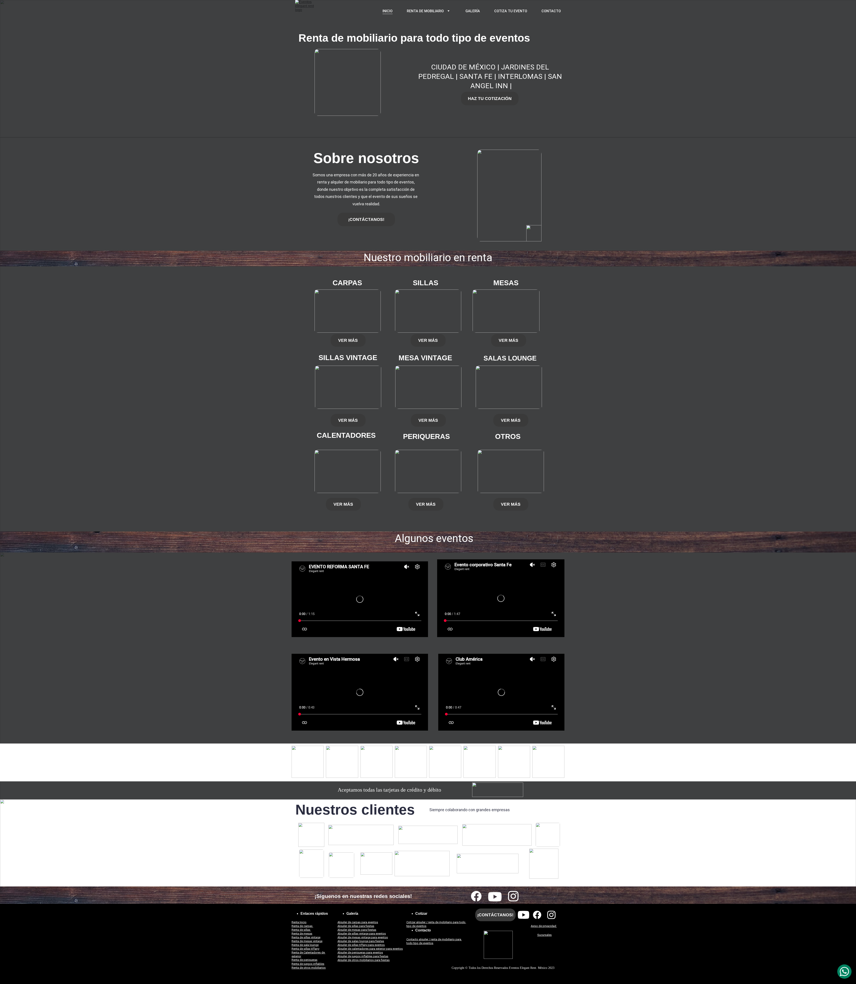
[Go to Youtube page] (495, 896)
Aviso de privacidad (544, 926)
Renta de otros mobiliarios (309, 967)
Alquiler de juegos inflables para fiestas (362, 956)
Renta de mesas (302, 933)
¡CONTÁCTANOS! (366, 219)
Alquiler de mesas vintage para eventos (362, 937)
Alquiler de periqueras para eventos (360, 952)
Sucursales (544, 935)
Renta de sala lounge (305, 945)
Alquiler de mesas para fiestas (356, 929)
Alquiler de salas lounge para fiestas (360, 941)
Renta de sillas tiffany (305, 948)
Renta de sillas (301, 929)
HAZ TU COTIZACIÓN (490, 98)
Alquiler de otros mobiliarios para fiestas (363, 960)
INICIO (388, 11)
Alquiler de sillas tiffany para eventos (361, 945)
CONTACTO (551, 11)
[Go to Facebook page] (476, 896)
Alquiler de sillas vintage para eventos (361, 933)
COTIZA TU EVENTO (510, 11)
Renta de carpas (302, 926)
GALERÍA (472, 11)
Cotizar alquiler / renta (420, 922)
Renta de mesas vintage (307, 941)
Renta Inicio (299, 922)
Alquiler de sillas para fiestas (355, 926)
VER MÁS (348, 340)
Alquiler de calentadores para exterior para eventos (370, 948)
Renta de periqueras (304, 960)
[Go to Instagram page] (513, 896)
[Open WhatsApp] (844, 971)
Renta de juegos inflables (308, 964)
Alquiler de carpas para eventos (357, 922)
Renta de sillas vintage (306, 937)
